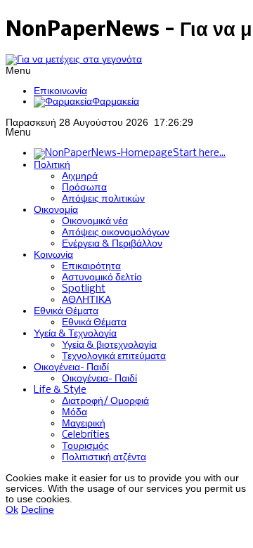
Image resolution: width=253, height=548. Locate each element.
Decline (37, 509)
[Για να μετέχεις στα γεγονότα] (74, 59)
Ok (12, 509)
